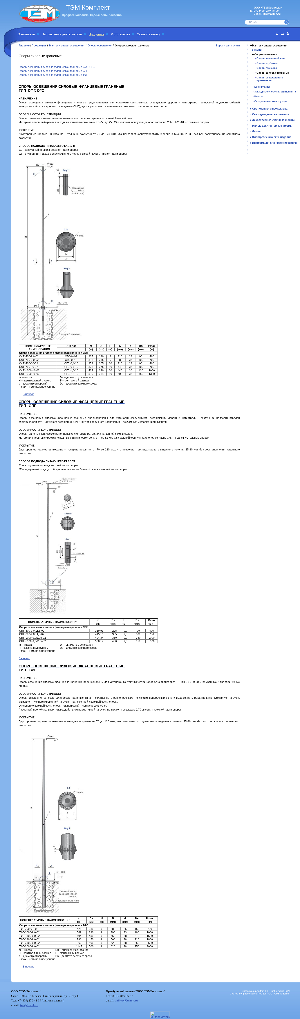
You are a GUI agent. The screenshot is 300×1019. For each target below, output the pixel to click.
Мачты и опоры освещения (66, 45)
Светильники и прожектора (269, 108)
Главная (24, 45)
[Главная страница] (276, 33)
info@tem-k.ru (271, 13)
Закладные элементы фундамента (275, 91)
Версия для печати (228, 45)
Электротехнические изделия (271, 137)
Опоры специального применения (270, 79)
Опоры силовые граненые (273, 72)
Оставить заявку (148, 34)
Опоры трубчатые (267, 63)
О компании (26, 34)
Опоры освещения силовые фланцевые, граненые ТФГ (53, 74)
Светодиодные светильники (270, 114)
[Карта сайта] (286, 33)
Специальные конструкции (270, 101)
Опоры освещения (100, 45)
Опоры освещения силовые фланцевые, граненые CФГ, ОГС (57, 67)
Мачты (258, 49)
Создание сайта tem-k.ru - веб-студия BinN (266, 991)
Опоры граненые (267, 68)
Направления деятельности (62, 34)
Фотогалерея (120, 34)
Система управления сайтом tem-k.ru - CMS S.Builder (260, 993)
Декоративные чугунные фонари (273, 120)
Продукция (96, 34)
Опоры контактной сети (271, 58)
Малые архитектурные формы (272, 125)
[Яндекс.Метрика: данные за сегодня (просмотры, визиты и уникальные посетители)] (160, 1015)
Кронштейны (262, 86)
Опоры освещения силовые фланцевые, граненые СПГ (53, 71)
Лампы (256, 131)
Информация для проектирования (274, 142)
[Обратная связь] (281, 33)
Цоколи (259, 96)
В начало (28, 394)
